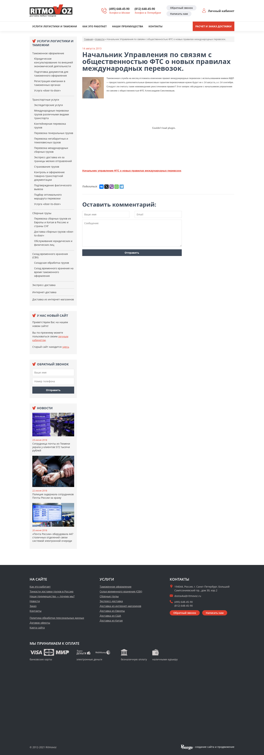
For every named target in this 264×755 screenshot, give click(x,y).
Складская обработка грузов (51, 262)
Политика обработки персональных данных (57, 618)
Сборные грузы (41, 213)
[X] (106, 186)
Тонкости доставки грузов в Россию (51, 591)
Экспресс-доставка (43, 285)
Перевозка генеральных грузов (53, 133)
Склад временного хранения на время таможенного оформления (53, 272)
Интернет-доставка (44, 292)
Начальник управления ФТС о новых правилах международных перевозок (131, 170)
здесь (65, 346)
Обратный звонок (181, 8)
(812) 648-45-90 (145, 9)
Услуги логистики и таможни (54, 26)
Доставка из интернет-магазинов (53, 299)
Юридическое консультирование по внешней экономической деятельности (53, 62)
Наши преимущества (127, 26)
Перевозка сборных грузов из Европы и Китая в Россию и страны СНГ (52, 222)
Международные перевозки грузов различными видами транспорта (51, 114)
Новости (35, 601)
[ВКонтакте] (101, 186)
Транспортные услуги (45, 99)
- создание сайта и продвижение (213, 747)
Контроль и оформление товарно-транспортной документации (49, 175)
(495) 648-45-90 (119, 9)
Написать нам (179, 13)
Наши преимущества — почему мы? (52, 596)
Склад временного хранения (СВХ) (50, 255)
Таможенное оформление (48, 53)
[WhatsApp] (116, 186)
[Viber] (111, 186)
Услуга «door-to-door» (47, 90)
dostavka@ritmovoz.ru (187, 596)
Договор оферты (40, 622)
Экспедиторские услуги (48, 105)
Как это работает (94, 26)
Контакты (156, 26)
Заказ (33, 606)
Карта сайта (37, 627)
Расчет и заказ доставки (213, 26)
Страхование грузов (46, 166)
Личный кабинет (221, 11)
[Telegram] (121, 186)
